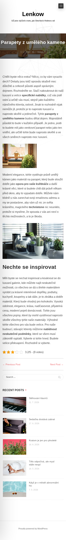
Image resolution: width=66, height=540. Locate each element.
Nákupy (40, 52)
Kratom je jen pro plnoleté (43, 440)
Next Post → (56, 364)
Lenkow (33, 14)
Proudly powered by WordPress (33, 529)
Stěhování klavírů (38, 398)
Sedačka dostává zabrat (42, 419)
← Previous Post (11, 364)
